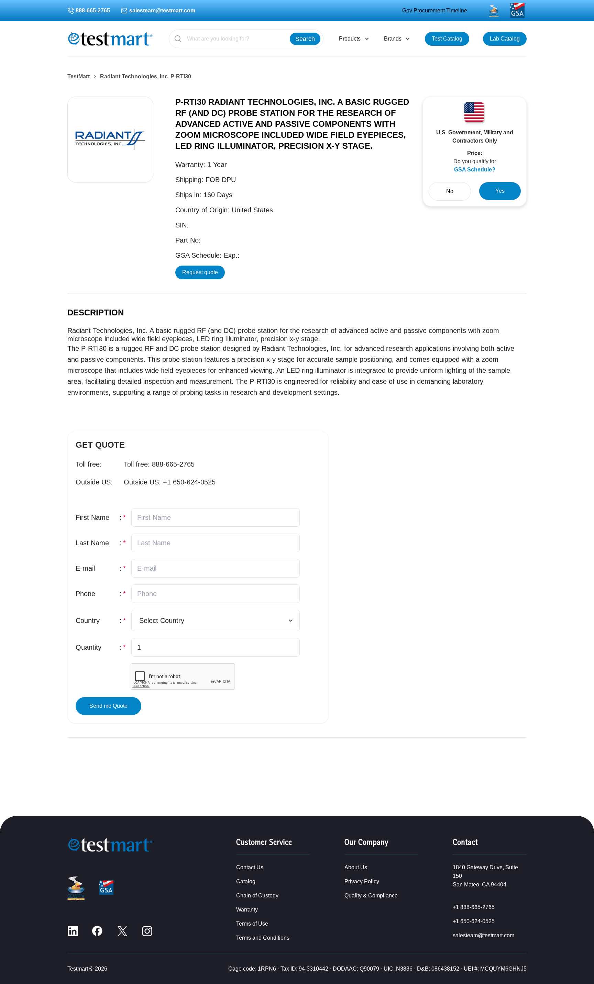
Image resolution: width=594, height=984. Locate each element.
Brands (393, 39)
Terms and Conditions (262, 938)
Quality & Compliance (371, 895)
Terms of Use (252, 924)
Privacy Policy (361, 881)
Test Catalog (447, 39)
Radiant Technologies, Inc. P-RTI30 (145, 76)
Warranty (247, 910)
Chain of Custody (257, 895)
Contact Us (249, 867)
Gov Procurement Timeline (434, 10)
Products (350, 39)
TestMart (78, 76)
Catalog (245, 881)
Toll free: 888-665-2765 (159, 464)
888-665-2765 (93, 10)
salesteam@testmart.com (162, 10)
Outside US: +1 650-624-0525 (170, 482)
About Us (355, 867)
